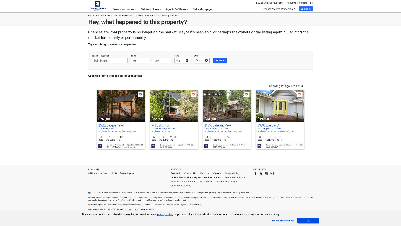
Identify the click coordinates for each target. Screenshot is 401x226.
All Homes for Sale (98, 173)
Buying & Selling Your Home (270, 3)
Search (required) (101, 56)
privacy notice (164, 214)
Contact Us (190, 173)
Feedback (175, 173)
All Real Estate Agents (123, 173)
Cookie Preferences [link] (181, 185)
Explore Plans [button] (243, 193)
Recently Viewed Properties (277, 9)
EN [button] (311, 3)
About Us (291, 3)
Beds (176, 56)
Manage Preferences (283, 221)
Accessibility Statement (183, 181)
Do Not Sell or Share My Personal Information (196, 177)
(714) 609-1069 (113, 147)
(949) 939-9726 (219, 147)
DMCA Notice (206, 181)
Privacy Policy (232, 173)
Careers (303, 3)
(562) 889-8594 (272, 147)
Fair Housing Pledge (226, 181)
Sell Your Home (150, 9)
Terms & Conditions (235, 177)
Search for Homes (123, 9)
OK (308, 220)
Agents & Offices (176, 9)
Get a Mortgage (202, 9)
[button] (306, 8)
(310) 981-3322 (166, 147)
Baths (197, 56)
